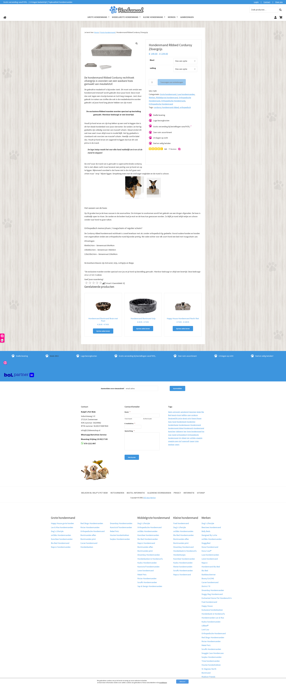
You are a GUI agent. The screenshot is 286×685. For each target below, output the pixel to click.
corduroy (157, 107)
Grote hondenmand (107, 32)
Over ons (279, 2)
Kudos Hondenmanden (147, 562)
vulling (153, 68)
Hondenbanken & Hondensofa (150, 559)
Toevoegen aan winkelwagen (171, 82)
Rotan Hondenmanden (89, 527)
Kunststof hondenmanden (121, 527)
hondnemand (199, 428)
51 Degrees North (209, 669)
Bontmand (206, 673)
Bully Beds (206, 531)
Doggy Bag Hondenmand (212, 594)
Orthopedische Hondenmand (173, 100)
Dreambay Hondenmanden (121, 523)
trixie (197, 441)
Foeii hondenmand (181, 523)
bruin (179, 415)
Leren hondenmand (145, 570)
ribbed (183, 438)
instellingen (163, 683)
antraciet (176, 412)
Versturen (132, 457)
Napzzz (205, 562)
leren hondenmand (194, 431)
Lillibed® (205, 625)
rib (180, 438)
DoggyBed (206, 543)
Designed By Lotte (175, 418)
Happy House (196, 418)
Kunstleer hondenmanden (62, 539)
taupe (192, 441)
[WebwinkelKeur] (5, 362)
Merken (152, 97)
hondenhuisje (173, 425)
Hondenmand (195, 425)
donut (185, 418)
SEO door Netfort (149, 498)
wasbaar (171, 444)
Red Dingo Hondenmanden (91, 523)
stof (180, 441)
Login (256, 2)
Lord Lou (205, 629)
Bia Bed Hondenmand (60, 543)
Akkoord (182, 682)
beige (199, 412)
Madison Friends (208, 676)
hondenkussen (184, 425)
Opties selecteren (103, 331)
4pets (170, 412)
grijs (189, 418)
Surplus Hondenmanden (120, 539)
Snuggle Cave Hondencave (213, 653)
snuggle (199, 438)
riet (188, 438)
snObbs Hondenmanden (61, 535)
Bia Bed (205, 570)
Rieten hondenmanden (182, 566)
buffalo (184, 415)
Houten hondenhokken (119, 535)
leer (185, 431)
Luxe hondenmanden (186, 94)
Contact (267, 2)
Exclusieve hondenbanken (212, 610)
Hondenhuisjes (179, 555)
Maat (152, 60)
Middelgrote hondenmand (167, 97)
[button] (137, 43)
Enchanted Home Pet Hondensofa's (217, 598)
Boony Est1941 (208, 578)
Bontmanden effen (88, 535)
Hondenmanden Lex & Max (213, 617)
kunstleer (172, 431)
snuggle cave (173, 441)
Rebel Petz (114, 531)
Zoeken (280, 10)
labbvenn (179, 431)
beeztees (192, 412)
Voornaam (128, 419)
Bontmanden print (88, 539)
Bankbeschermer (209, 574)
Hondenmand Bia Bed (211, 566)
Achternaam (147, 419)
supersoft (185, 441)
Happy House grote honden (62, 523)
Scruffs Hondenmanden (147, 582)
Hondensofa (188, 428)
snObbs (193, 438)
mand (174, 435)
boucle (174, 415)
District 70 (206, 586)
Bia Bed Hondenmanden (147, 539)
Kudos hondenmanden (211, 621)
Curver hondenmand (88, 543)
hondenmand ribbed (170, 107)
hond (174, 422)
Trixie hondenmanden (211, 661)
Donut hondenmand (210, 547)
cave (189, 415)
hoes (170, 422)
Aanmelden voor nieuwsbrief (112, 388)
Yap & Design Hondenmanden (149, 586)
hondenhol (191, 422)
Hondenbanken (86, 547)
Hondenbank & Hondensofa (185, 551)
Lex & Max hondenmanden (62, 527)
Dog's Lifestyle (57, 531)
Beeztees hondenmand (211, 527)
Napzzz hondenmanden (60, 547)
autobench (185, 412)
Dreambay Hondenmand (183, 547)
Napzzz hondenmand (146, 543)
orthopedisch (185, 107)
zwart (177, 444)
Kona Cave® (206, 551)
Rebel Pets (141, 574)
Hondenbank (181, 422)
